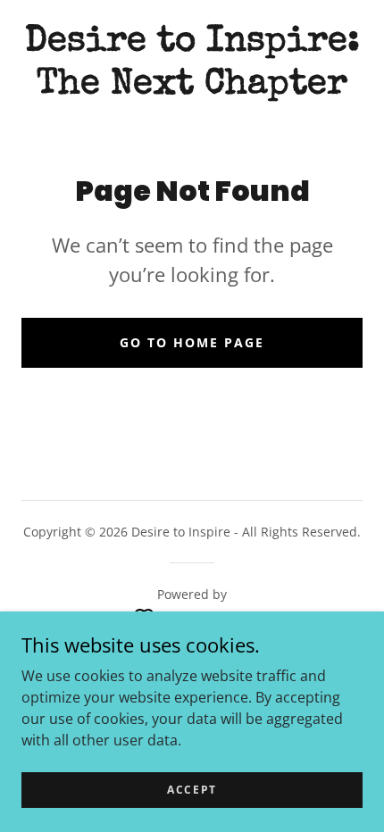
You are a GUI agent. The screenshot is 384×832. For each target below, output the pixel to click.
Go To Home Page (192, 342)
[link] (192, 64)
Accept (192, 789)
